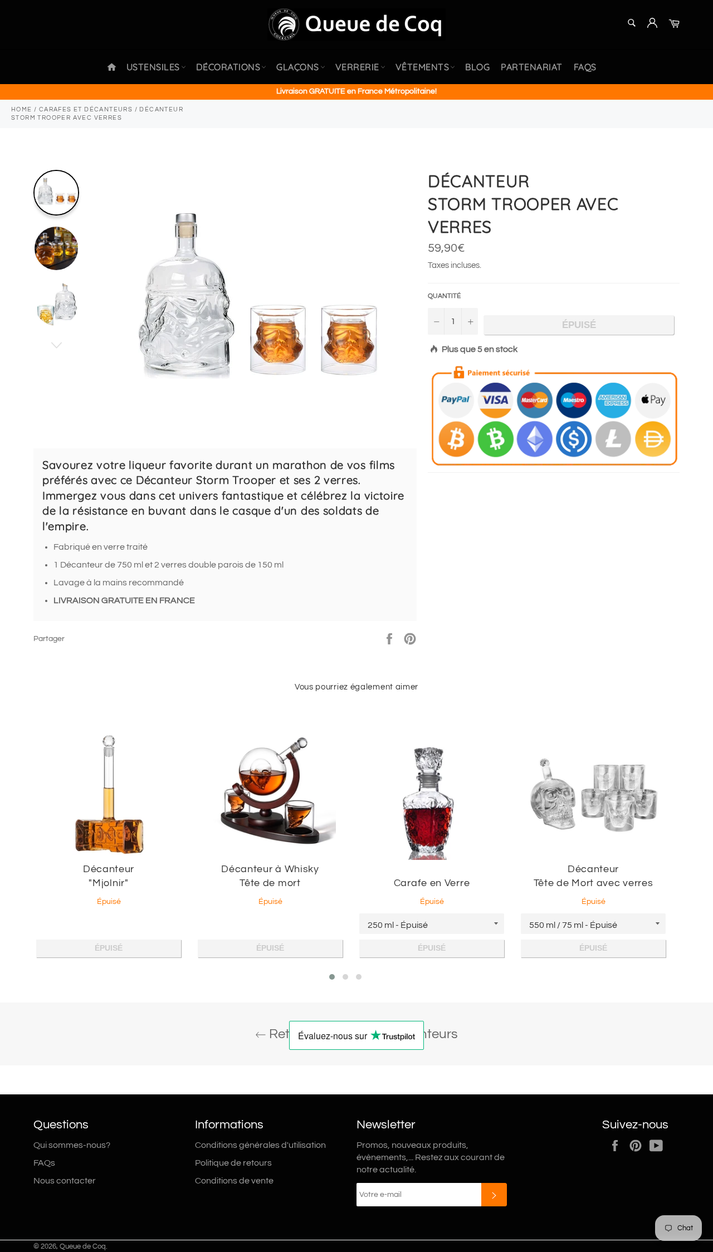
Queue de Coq (83, 1246)
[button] (332, 976)
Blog (477, 66)
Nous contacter (64, 1180)
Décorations (228, 66)
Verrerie (357, 66)
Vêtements (422, 66)
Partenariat (532, 66)
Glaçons (297, 66)
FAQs (585, 66)
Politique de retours (233, 1162)
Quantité (444, 296)
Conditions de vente (234, 1180)
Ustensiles (153, 66)
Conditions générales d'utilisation (260, 1145)
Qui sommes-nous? (71, 1145)
